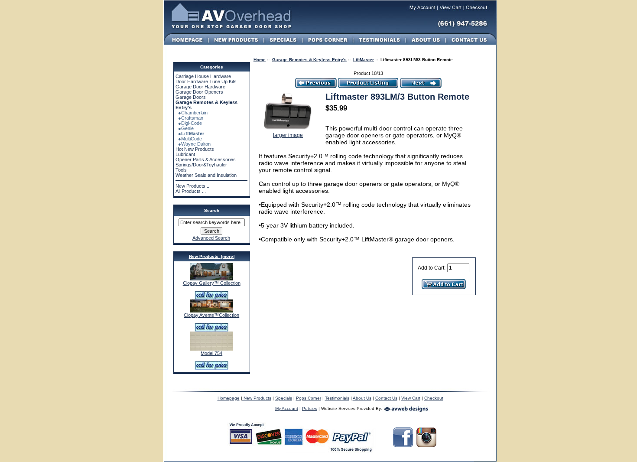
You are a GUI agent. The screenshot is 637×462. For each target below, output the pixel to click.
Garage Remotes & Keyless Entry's (309, 59)
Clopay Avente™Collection (211, 315)
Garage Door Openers (199, 91)
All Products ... (191, 191)
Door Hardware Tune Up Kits (206, 81)
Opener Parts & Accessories (206, 159)
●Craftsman (189, 117)
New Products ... (193, 186)
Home (260, 59)
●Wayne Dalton (193, 143)
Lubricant (185, 154)
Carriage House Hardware (203, 76)
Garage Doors (191, 97)
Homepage (229, 398)
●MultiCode (189, 138)
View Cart (410, 398)
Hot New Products (195, 149)
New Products (256, 398)
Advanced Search (211, 238)
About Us (362, 398)
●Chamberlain (192, 112)
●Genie (185, 128)
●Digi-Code (189, 123)
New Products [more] (211, 256)
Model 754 (211, 353)
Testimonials (337, 398)
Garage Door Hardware (200, 86)
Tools (181, 169)
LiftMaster (363, 59)
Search (211, 210)
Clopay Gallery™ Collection (211, 283)
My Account (286, 408)
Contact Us (386, 398)
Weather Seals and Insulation (206, 175)
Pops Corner (308, 398)
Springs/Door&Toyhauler (201, 164)
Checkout (433, 398)
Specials (283, 398)
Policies (309, 408)
